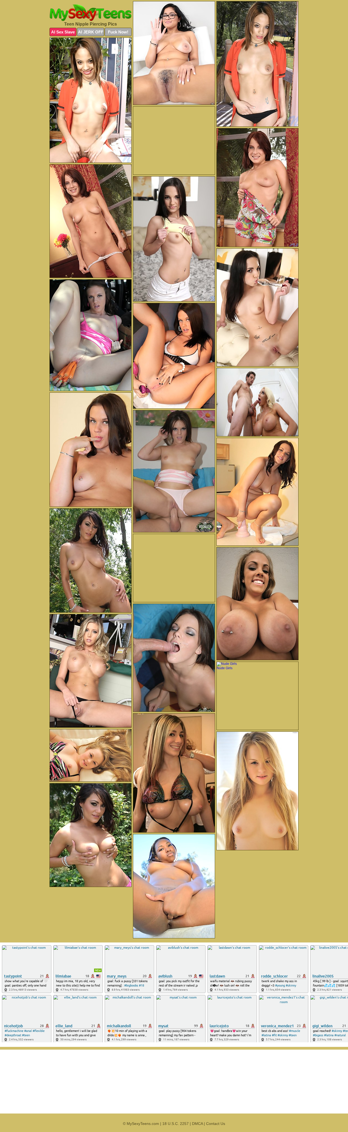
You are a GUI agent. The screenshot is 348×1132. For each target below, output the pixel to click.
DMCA (197, 1123)
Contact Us (215, 1123)
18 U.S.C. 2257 (175, 1123)
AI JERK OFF (90, 32)
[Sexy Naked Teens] (90, 12)
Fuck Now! (118, 32)
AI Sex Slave (63, 32)
